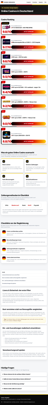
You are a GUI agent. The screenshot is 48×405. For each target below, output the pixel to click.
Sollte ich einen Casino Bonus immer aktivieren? (17, 379)
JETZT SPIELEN (28, 31)
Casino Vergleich (9, 2)
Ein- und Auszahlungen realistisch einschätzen (13, 280)
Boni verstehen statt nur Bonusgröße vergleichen (14, 277)
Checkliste (34, 2)
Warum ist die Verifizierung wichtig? (14, 384)
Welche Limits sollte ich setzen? (13, 388)
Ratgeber (41, 2)
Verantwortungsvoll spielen (9, 283)
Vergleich (29, 2)
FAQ (45, 2)
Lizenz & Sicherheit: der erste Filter (11, 274)
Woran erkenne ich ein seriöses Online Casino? (17, 374)
